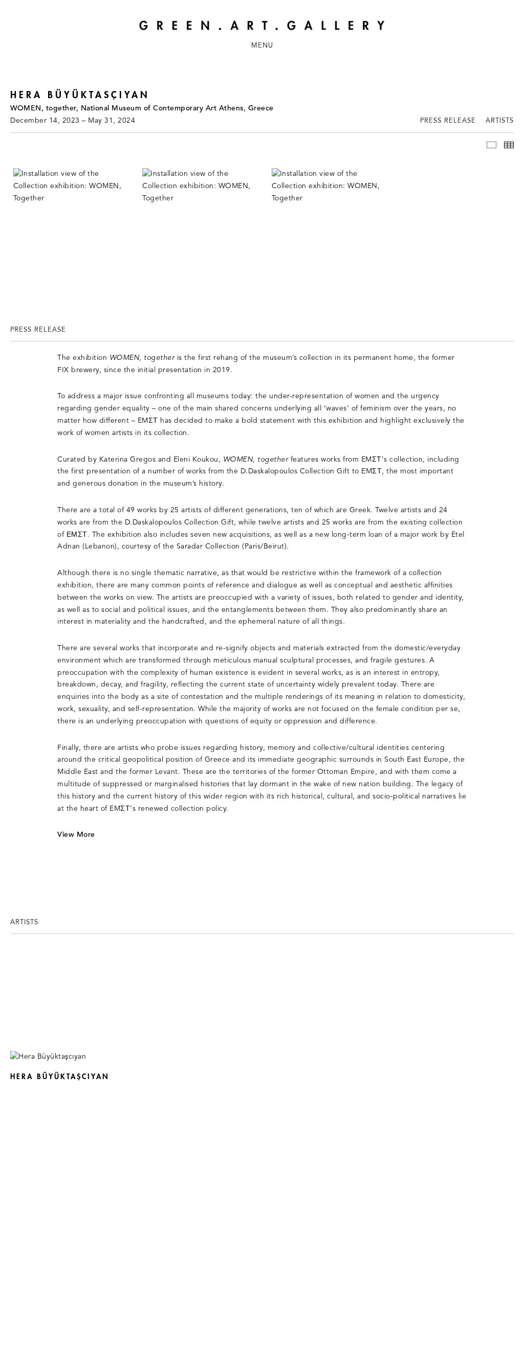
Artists (500, 121)
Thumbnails (509, 145)
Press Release (448, 121)
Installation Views (491, 145)
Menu (262, 46)
